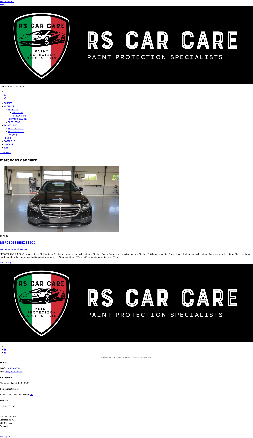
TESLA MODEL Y (16, 128)
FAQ (6, 147)
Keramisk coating (19, 249)
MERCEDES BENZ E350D (18, 242)
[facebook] (5, 91)
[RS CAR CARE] (126, 83)
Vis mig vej (5, 436)
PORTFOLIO (9, 141)
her (31, 394)
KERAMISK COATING (17, 119)
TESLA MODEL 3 (16, 131)
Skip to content (7, 1)
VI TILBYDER (10, 106)
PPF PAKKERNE (19, 116)
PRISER (7, 138)
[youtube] (5, 95)
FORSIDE (8, 103)
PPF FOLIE (13, 109)
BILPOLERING (14, 122)
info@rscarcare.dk (13, 371)
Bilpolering (5, 249)
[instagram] (5, 98)
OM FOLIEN (17, 112)
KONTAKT (8, 144)
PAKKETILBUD (10, 125)
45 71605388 (14, 368)
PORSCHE (12, 135)
